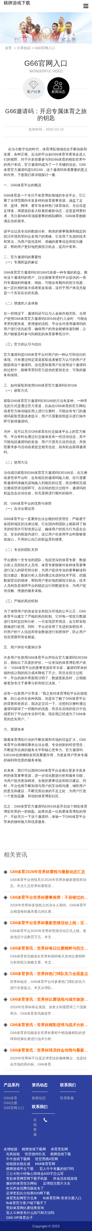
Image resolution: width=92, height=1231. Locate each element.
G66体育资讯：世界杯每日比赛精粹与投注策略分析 (49, 948)
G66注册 (10, 1103)
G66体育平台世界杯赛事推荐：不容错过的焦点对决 (49, 897)
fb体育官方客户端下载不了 (26, 1203)
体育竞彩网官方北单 (21, 1198)
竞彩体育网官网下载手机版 (26, 1178)
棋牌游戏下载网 (34, 1149)
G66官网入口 (14, 1108)
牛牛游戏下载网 (18, 1159)
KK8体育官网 (45, 1164)
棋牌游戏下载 (17, 2)
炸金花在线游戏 (65, 1178)
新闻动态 (39, 1098)
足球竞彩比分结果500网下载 (28, 1193)
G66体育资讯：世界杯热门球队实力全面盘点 (49, 974)
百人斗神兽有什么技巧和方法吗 (30, 1213)
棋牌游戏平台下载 (20, 1169)
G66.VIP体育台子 (19, 1218)
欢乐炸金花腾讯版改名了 (25, 1188)
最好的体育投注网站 (21, 1183)
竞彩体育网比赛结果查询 (25, 1208)
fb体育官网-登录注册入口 (62, 1198)
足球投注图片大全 (56, 1183)
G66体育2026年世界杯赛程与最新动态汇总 (47, 872)
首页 (8, 48)
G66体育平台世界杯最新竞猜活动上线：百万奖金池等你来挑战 (49, 923)
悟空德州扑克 (35, 1154)
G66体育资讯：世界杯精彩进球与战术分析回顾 (49, 1025)
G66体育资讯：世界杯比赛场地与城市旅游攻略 (49, 999)
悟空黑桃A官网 (46, 1159)
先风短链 (13, 1154)
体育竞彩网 (59, 1149)
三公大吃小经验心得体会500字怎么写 (35, 1174)
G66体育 (10, 1098)
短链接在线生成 (18, 1164)
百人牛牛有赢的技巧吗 (56, 1169)
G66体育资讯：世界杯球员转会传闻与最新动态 (49, 1050)
